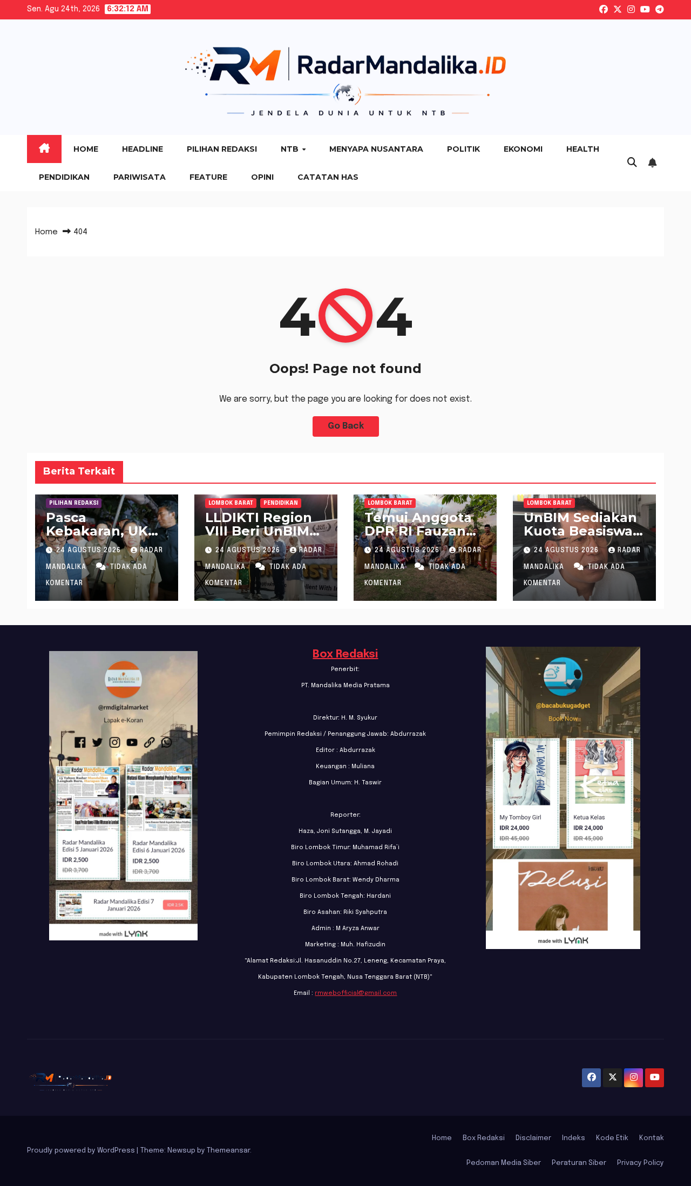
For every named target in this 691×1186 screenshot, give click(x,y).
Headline (142, 149)
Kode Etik (612, 1138)
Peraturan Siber (579, 1163)
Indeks (573, 1138)
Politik (463, 149)
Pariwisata (139, 177)
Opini (262, 177)
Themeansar (228, 1150)
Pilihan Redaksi (222, 149)
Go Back (346, 426)
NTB (291, 149)
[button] (632, 163)
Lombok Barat (230, 503)
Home (85, 149)
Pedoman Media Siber (503, 1163)
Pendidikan (64, 177)
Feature (208, 177)
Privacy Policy (640, 1163)
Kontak (651, 1138)
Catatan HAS (327, 177)
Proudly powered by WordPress (82, 1150)
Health (582, 149)
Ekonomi (523, 149)
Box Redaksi (345, 654)
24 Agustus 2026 (89, 550)
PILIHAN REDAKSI (73, 503)
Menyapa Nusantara (376, 149)
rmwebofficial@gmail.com (356, 993)
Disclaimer (533, 1138)
